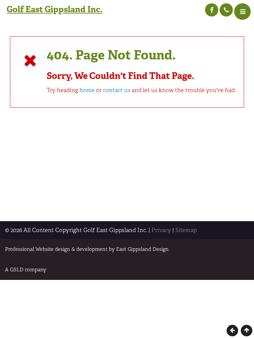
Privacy (161, 230)
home (87, 90)
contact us (116, 90)
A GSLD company (25, 269)
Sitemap (186, 230)
